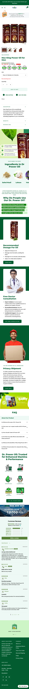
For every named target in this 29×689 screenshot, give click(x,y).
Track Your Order (20, 650)
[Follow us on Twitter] (6, 677)
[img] (5, 547)
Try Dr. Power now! (14, 500)
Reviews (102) (7, 124)
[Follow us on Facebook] (3, 677)
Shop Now (14, 3)
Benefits (5, 120)
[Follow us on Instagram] (9, 677)
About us (18, 643)
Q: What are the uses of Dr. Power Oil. (11, 422)
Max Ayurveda (5, 54)
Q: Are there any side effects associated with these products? (13, 437)
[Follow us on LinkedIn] (6, 680)
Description (6, 106)
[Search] (4, 7)
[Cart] (26, 7)
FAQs (17, 655)
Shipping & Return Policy (20, 647)
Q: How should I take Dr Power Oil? (11, 432)
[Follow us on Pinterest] (3, 680)
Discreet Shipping (20, 653)
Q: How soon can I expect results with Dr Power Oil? (14, 427)
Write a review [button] (14, 538)
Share (3, 99)
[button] (5, 63)
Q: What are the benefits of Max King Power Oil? (14, 442)
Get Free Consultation (12, 321)
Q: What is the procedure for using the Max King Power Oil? (14, 447)
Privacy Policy (19, 658)
